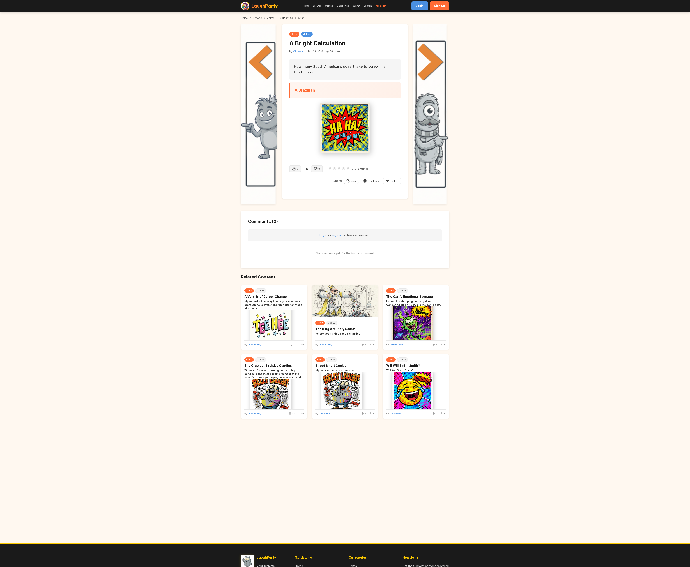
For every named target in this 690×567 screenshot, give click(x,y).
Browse (317, 5)
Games (329, 5)
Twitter (394, 180)
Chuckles (299, 51)
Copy (353, 181)
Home (306, 5)
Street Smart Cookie (331, 365)
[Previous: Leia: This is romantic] (259, 203)
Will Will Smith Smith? (403, 365)
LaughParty (254, 344)
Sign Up (439, 6)
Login (420, 6)
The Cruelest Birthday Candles (268, 365)
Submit (356, 5)
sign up (337, 235)
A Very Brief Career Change (265, 296)
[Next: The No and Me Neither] (431, 203)
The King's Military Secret (335, 329)
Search (368, 5)
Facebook (373, 180)
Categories (343, 5)
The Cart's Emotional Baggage (409, 296)
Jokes (271, 17)
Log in (323, 235)
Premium (380, 5)
